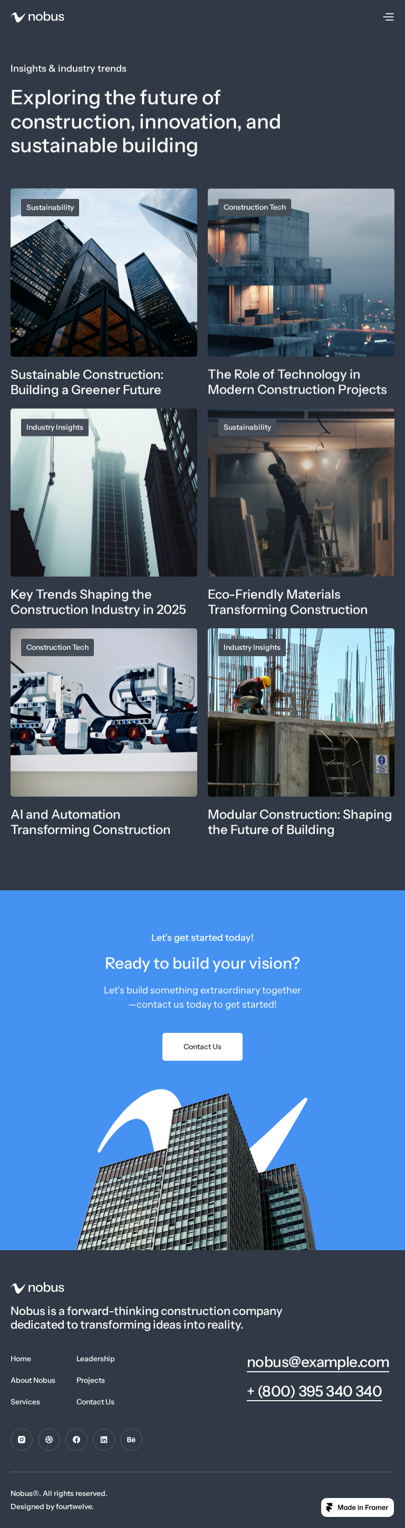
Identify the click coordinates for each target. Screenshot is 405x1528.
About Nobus (33, 1380)
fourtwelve (74, 1506)
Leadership (95, 1358)
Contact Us (95, 1401)
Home (21, 1358)
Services (25, 1401)
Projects (90, 1380)
